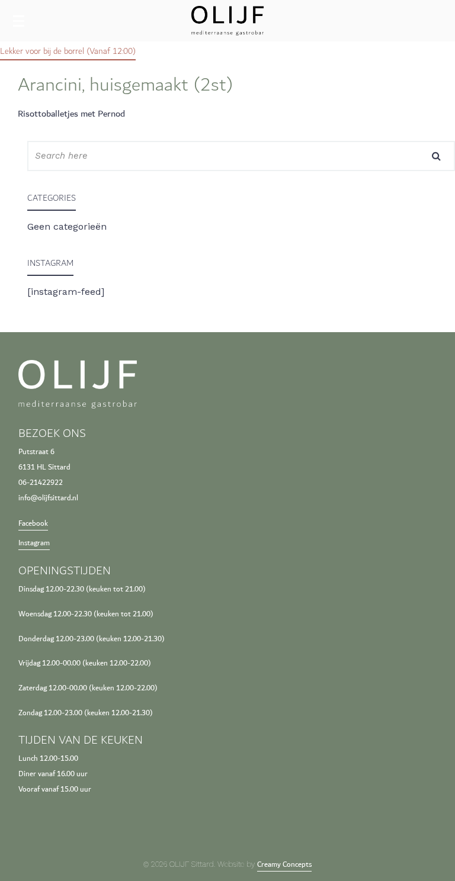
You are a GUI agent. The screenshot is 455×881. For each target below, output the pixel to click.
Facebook (33, 523)
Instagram (34, 543)
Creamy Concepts (284, 865)
